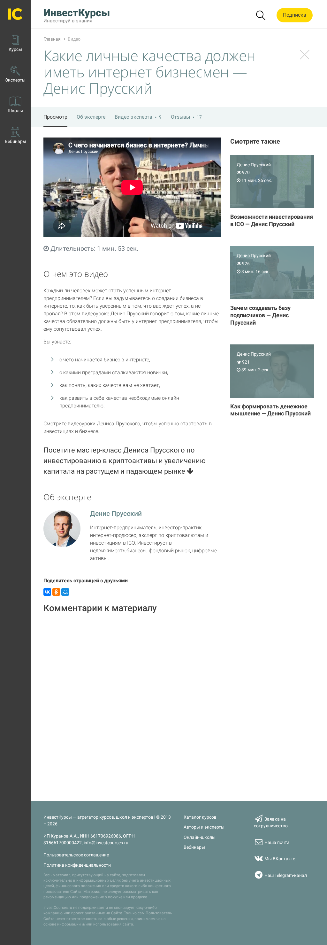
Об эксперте (91, 117)
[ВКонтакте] (47, 592)
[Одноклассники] (56, 592)
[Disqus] (132, 700)
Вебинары (194, 847)
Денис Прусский (116, 513)
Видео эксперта (138, 117)
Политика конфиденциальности (77, 865)
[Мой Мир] (65, 592)
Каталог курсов (200, 817)
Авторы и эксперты (204, 827)
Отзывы (186, 117)
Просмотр (55, 117)
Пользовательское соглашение (76, 855)
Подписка (294, 15)
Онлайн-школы (200, 837)
